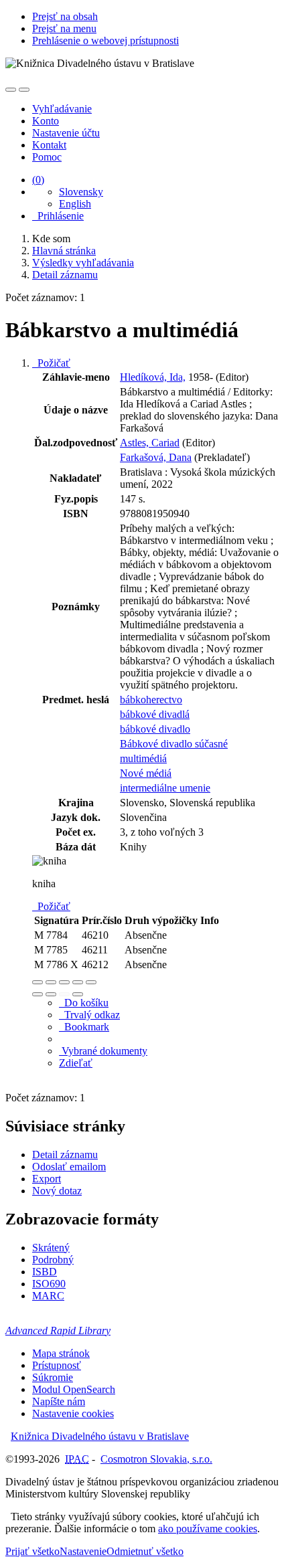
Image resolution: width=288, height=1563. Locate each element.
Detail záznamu (65, 1154)
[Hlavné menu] (24, 90)
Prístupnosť (56, 1365)
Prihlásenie (58, 215)
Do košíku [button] (84, 1002)
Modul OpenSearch (73, 1389)
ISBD (44, 1271)
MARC (48, 1295)
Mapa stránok (61, 1353)
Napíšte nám (58, 1401)
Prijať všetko (32, 1551)
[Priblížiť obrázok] (37, 982)
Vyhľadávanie (62, 108)
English (75, 203)
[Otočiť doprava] (51, 994)
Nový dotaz (57, 1190)
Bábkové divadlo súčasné (174, 743)
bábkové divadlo (155, 729)
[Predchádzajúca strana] (64, 994)
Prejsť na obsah (65, 16)
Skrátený (51, 1247)
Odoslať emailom (69, 1166)
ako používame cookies (207, 1528)
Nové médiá (145, 773)
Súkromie (52, 1377)
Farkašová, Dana (156, 457)
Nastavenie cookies (73, 1413)
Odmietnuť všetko (145, 1551)
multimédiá (143, 758)
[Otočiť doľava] (37, 994)
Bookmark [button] (84, 1026)
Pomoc (47, 157)
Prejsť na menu (64, 28)
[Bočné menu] (10, 90)
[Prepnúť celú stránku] (77, 982)
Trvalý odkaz (89, 1014)
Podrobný (53, 1259)
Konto (45, 120)
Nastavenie (83, 1551)
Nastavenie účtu (66, 133)
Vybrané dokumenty (103, 1050)
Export (46, 1178)
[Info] (91, 982)
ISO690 (49, 1283)
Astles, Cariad (149, 442)
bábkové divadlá (155, 714)
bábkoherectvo (151, 699)
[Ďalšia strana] (77, 994)
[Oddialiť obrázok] (51, 982)
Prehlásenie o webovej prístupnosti (105, 40)
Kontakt (49, 145)
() (38, 179)
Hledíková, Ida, (153, 377)
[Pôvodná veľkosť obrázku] (64, 982)
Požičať (51, 363)
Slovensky (81, 191)
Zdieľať (75, 1063)
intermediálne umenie (165, 788)
